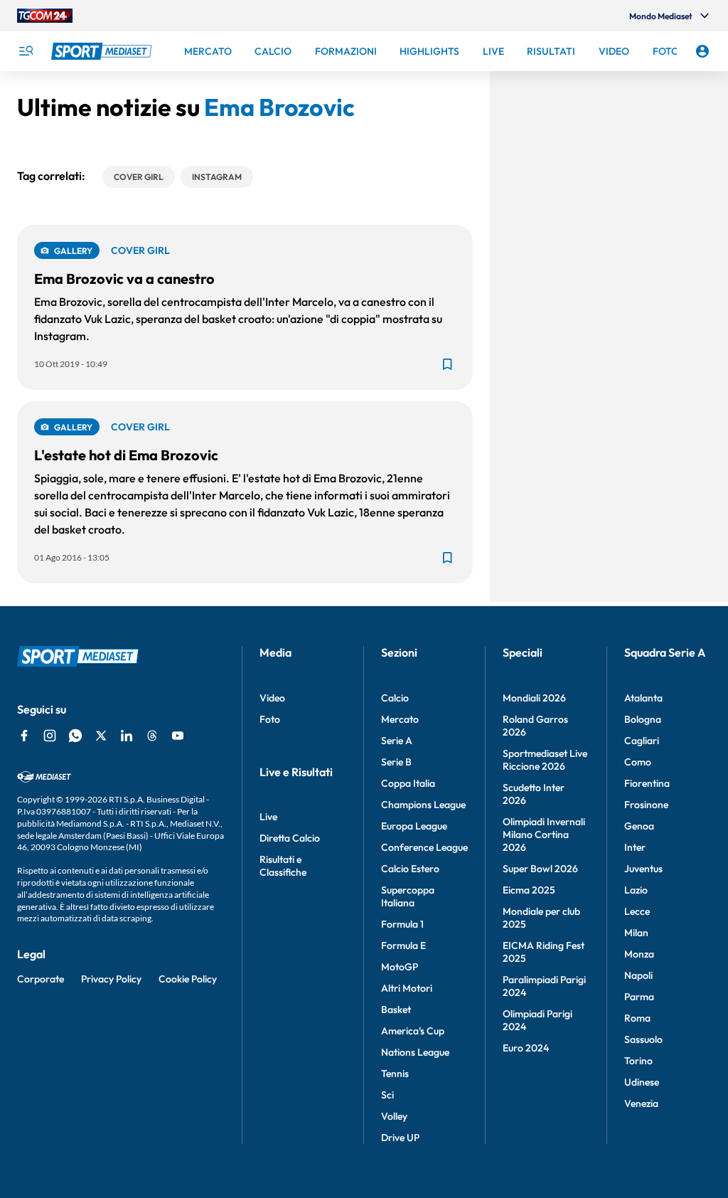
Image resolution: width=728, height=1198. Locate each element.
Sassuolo (643, 1039)
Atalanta (643, 697)
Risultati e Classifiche (282, 866)
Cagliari (641, 740)
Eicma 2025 (529, 890)
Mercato (400, 719)
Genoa (639, 826)
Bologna (642, 719)
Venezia (641, 1103)
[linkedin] (126, 735)
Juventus (643, 868)
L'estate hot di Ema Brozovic (126, 455)
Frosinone (646, 804)
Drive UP (400, 1137)
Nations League (415, 1052)
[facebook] (24, 735)
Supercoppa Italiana (407, 896)
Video (272, 697)
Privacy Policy (111, 978)
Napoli (638, 975)
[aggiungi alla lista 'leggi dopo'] (447, 364)
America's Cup (412, 1030)
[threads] (152, 735)
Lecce (637, 911)
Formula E (403, 945)
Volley (394, 1116)
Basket (396, 1009)
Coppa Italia (408, 783)
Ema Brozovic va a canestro (124, 278)
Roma (637, 1018)
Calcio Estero (410, 868)
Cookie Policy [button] (188, 978)
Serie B (396, 762)
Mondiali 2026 (534, 697)
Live (268, 816)
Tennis (395, 1073)
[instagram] (50, 735)
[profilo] (702, 51)
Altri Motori (406, 988)
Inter (635, 847)
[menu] (25, 51)
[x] (101, 735)
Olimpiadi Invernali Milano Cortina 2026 (544, 834)
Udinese (641, 1082)
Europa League (414, 826)
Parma (639, 996)
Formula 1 (402, 924)
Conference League (424, 847)
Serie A (396, 740)
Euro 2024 (526, 1047)
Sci (387, 1094)
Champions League (423, 804)
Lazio (636, 890)
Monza (639, 954)
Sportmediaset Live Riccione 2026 (545, 760)
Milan (636, 932)
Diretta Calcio (289, 838)
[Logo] (103, 51)
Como (637, 762)
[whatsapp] (75, 735)
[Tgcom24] (45, 16)
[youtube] (178, 735)
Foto (269, 719)
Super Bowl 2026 (540, 868)
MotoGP (399, 966)
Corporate (40, 978)
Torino (638, 1060)
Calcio (395, 697)
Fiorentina (647, 783)
